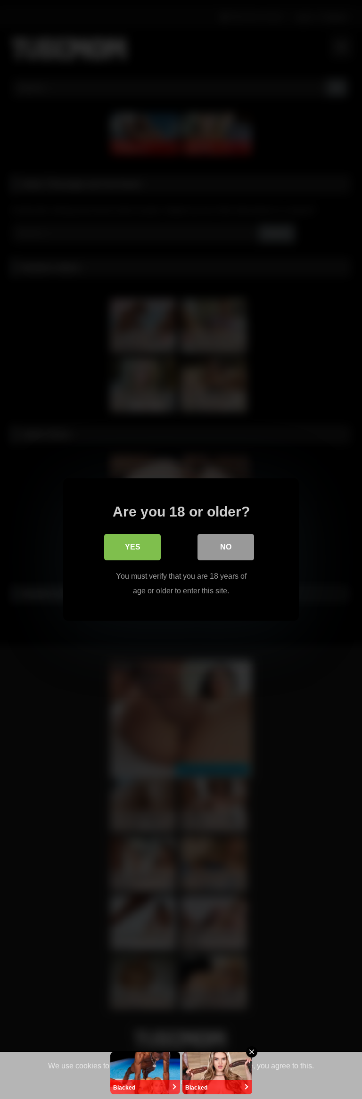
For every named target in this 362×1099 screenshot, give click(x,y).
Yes (132, 547)
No (225, 547)
